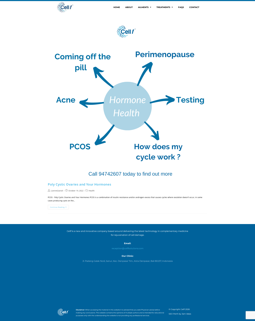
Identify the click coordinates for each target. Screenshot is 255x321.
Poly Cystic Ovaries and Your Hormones (79, 184)
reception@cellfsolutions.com (127, 248)
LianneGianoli (57, 190)
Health (92, 190)
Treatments (163, 7)
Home (116, 7)
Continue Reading (59, 206)
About (129, 7)
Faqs (181, 7)
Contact (194, 7)
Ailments (143, 7)
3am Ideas (186, 314)
